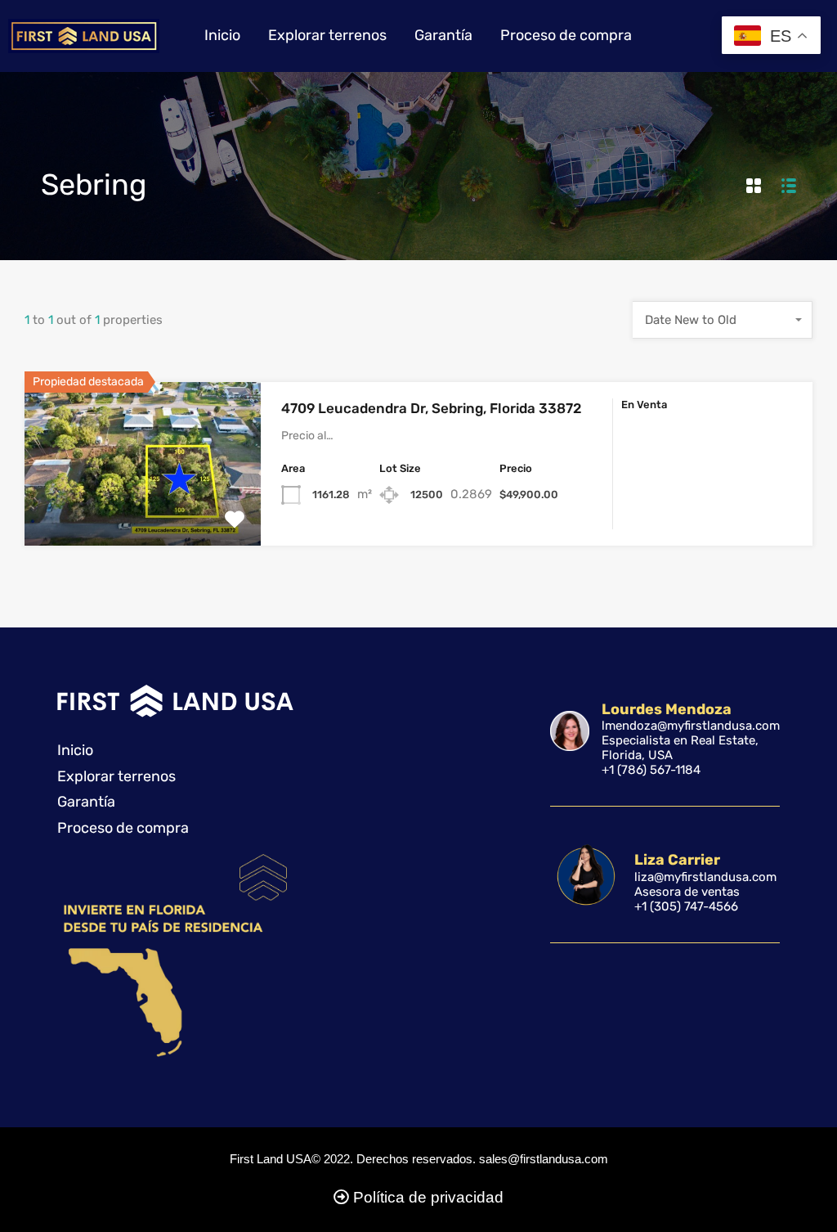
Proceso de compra (566, 35)
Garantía (443, 35)
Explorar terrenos (327, 35)
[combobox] (722, 320)
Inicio (222, 35)
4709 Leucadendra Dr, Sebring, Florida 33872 (431, 408)
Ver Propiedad (142, 512)
